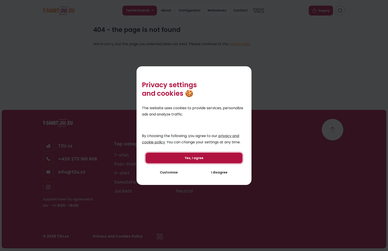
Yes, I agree (194, 158)
